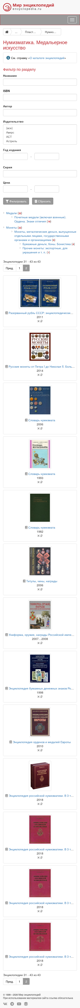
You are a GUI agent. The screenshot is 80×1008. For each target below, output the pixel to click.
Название (10, 75)
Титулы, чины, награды (41, 581)
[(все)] (40, 128)
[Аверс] (40, 132)
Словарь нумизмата (41, 420)
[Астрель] (40, 141)
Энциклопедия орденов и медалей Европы (42, 742)
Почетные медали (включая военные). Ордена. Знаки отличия (40, 219)
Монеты (11, 227)
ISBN (6, 91)
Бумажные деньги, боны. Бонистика (47, 244)
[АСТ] (40, 137)
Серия (7, 167)
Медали (11, 213)
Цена (6, 182)
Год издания (12, 150)
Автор (7, 106)
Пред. (10, 268)
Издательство (13, 121)
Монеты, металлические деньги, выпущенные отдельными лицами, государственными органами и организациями (45, 235)
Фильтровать (17, 201)
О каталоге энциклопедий (47, 58)
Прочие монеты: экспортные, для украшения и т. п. (45, 250)
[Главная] (6, 31)
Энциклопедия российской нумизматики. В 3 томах (43, 795)
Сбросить (44, 201)
